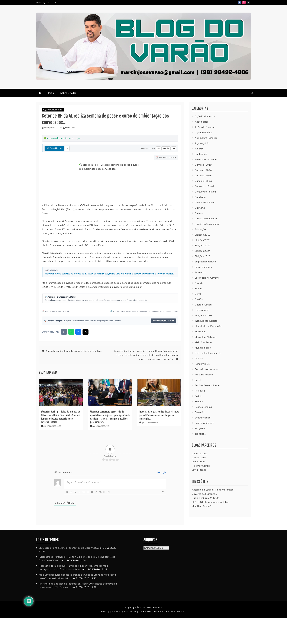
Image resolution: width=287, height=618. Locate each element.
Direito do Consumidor (207, 223)
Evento (198, 288)
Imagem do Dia (203, 315)
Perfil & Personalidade (207, 385)
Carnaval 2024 (203, 170)
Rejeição (199, 412)
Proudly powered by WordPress (119, 611)
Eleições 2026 (202, 256)
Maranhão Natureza (206, 336)
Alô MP (199, 148)
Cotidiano (200, 196)
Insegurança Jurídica (206, 320)
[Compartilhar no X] (85, 332)
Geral (198, 293)
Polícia (198, 396)
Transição (200, 433)
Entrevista (200, 272)
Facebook (239, 2)
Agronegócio (202, 143)
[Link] (100, 492)
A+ (173, 148)
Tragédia (200, 428)
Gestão (199, 299)
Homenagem (202, 309)
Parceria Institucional (206, 369)
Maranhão (200, 331)
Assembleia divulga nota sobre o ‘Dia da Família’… (74, 350)
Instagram (244, 2)
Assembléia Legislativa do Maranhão (212, 489)
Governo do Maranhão (204, 493)
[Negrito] (67, 492)
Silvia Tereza (199, 469)
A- (158, 148)
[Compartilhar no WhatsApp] (71, 332)
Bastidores (201, 153)
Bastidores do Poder (206, 159)
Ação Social (201, 121)
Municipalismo (203, 347)
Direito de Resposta (206, 218)
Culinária (200, 207)
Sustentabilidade (204, 422)
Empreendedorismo (205, 261)
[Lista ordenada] (84, 492)
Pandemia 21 (202, 363)
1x (67, 148)
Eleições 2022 (202, 245)
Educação (200, 229)
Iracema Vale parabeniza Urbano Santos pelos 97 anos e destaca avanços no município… (159, 415)
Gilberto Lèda (199, 453)
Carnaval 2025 (203, 175)
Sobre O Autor (68, 92)
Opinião (199, 358)
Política (199, 401)
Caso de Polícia (203, 180)
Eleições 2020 (202, 240)
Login (163, 472)
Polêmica (200, 390)
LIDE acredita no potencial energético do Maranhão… (68, 547)
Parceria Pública (204, 374)
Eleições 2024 (202, 250)
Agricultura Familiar (206, 137)
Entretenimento (203, 266)
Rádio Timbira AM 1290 (205, 497)
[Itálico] (71, 492)
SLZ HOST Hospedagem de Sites (210, 501)
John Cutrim (198, 461)
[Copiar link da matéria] (64, 332)
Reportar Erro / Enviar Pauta (163, 321)
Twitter (248, 2)
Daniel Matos (199, 457)
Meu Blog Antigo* (201, 505)
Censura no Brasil (204, 186)
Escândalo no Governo (207, 277)
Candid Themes (177, 611)
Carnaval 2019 (203, 164)
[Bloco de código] (96, 492)
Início (51, 92)
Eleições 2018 (202, 234)
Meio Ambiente (203, 342)
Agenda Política (204, 132)
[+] (108, 492)
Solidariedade (202, 417)
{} (104, 492)
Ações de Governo (205, 127)
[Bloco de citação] (92, 492)
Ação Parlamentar (53, 109)
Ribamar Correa (201, 465)
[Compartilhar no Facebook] (78, 332)
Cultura (199, 213)
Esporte (199, 283)
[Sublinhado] (75, 492)
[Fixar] (79, 492)
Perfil (198, 379)
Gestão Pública (203, 304)
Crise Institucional (205, 202)
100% (166, 148)
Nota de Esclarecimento (208, 353)
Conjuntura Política (205, 191)
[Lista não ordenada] (88, 492)
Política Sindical (203, 406)
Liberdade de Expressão (208, 326)
